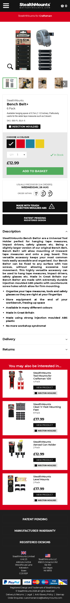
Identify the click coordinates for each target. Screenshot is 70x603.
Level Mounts (42, 478)
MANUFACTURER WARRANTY (35, 530)
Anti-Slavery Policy (44, 594)
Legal (29, 594)
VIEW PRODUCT (44, 387)
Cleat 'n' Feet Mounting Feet (47, 407)
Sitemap (60, 594)
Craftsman (45, 15)
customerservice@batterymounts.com (43, 598)
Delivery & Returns (15, 594)
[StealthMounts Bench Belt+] (35, 50)
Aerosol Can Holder (44, 443)
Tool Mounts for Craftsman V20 (42, 376)
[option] (11, 84)
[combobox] (17, 154)
